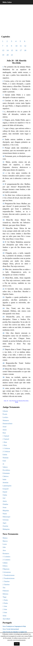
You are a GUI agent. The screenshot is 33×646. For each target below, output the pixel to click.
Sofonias (6, 520)
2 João (5, 609)
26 (3, 333)
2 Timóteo (6, 584)
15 (12, 50)
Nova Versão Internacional (11, 629)
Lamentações (7, 486)
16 (16, 50)
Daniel (5, 492)
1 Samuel (6, 436)
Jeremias (5, 482)
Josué (4, 427)
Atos (4, 550)
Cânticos (5, 476)
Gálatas (5, 563)
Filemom (6, 591)
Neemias (5, 458)
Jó (3, 464)
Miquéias (6, 510)
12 (25, 46)
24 (3, 308)
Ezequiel (5, 489)
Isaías (4, 479)
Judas (4, 616)
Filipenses (6, 569)
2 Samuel (6, 439)
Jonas (4, 507)
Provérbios (6, 470)
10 (16, 46)
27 (3, 349)
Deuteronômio (7, 423)
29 (3, 369)
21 (12, 55)
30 (3, 377)
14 (8, 50)
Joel (4, 498)
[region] (16, 18)
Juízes (5, 430)
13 (3, 50)
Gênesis (5, 411)
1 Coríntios (6, 557)
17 (21, 50)
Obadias (5, 504)
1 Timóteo (6, 581)
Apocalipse (6, 619)
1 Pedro (5, 600)
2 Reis (5, 445)
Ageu (4, 523)
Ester (4, 461)
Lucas (5, 544)
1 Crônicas (6, 448)
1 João (5, 606)
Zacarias (5, 526)
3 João (5, 612)
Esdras (5, 454)
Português (7, 623)
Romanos (6, 553)
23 (3, 297)
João (4, 547)
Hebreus (5, 594)
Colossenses (7, 572)
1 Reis (5, 442)
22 (3, 289)
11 (21, 46)
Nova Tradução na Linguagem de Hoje (14, 626)
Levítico (5, 417)
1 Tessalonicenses (8, 575)
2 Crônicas (6, 451)
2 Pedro (5, 603)
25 (3, 317)
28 (3, 363)
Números (6, 420)
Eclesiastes (6, 473)
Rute (4, 433)
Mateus (5, 538)
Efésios (5, 566)
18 (25, 50)
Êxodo (5, 414)
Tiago (5, 597)
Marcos (5, 541)
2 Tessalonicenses (8, 578)
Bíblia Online (7, 2)
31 (3, 388)
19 (3, 55)
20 (8, 55)
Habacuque (6, 517)
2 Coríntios (6, 560)
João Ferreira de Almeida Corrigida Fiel (15, 632)
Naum (5, 514)
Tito (4, 588)
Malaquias (6, 529)
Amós (5, 501)
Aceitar (17, 643)
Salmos (5, 467)
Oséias (5, 495)
